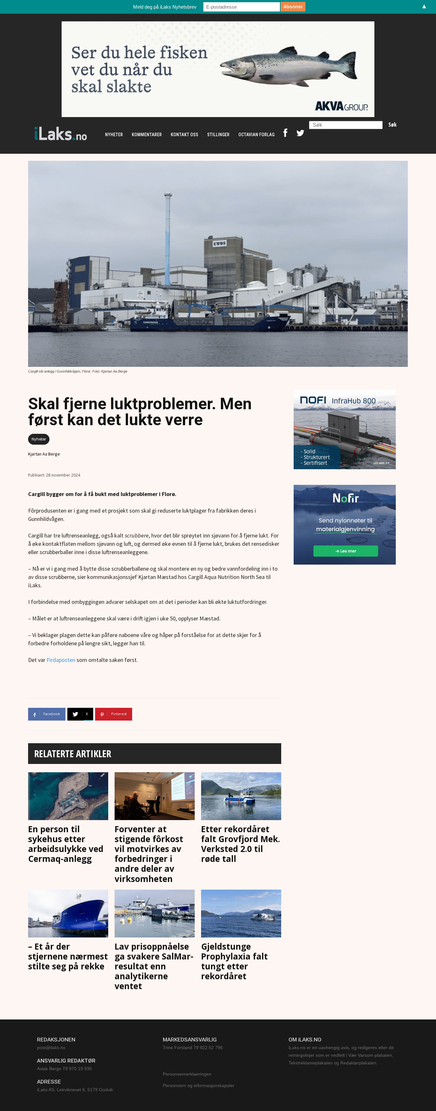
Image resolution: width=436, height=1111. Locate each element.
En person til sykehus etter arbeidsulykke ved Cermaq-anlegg (65, 844)
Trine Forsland (177, 1047)
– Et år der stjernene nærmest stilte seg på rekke (68, 956)
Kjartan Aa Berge (44, 454)
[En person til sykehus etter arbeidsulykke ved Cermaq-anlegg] (68, 797)
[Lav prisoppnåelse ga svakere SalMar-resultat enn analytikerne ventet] (155, 914)
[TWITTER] (300, 134)
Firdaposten (61, 659)
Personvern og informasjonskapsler (198, 1085)
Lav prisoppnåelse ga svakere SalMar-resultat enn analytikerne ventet (154, 966)
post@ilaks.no (51, 1047)
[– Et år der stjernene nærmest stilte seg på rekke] (68, 914)
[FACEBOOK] (285, 134)
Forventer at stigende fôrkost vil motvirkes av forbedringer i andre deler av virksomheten (149, 854)
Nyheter (39, 439)
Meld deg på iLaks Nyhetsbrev (165, 7)
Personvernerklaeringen (187, 1074)
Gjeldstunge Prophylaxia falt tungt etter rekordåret (234, 961)
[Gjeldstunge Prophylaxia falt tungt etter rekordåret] (241, 914)
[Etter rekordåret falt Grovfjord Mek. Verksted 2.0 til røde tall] (241, 797)
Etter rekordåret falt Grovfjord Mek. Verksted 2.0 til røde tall (240, 844)
